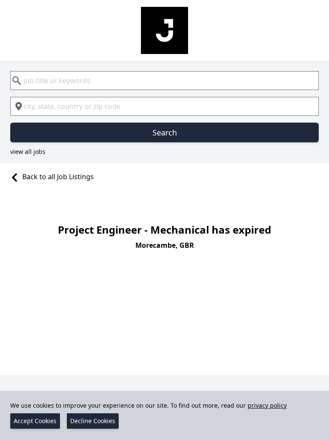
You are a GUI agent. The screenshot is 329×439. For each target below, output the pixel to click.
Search (165, 132)
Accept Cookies (35, 421)
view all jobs (27, 151)
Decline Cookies (92, 421)
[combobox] (164, 80)
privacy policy (267, 405)
